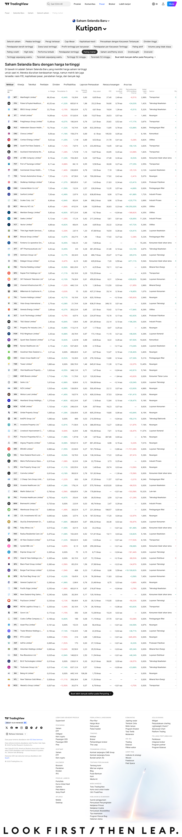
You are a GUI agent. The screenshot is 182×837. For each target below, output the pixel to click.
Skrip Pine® (60, 792)
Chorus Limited (26, 134)
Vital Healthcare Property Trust (31, 370)
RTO (15, 637)
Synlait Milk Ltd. (26, 546)
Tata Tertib (130, 731)
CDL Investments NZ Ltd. (30, 516)
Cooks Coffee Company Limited (31, 619)
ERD (15, 449)
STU (15, 558)
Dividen (59, 771)
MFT (15, 97)
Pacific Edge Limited (28, 588)
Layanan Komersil (156, 334)
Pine (57, 745)
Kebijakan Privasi (97, 805)
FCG (15, 243)
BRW (15, 503)
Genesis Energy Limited (29, 309)
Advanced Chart (158, 729)
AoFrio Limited (26, 643)
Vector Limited (26, 224)
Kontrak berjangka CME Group (102, 752)
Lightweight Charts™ (160, 726)
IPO (57, 774)
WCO (15, 685)
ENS (15, 552)
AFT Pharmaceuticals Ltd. (30, 249)
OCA (15, 485)
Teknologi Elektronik (157, 419)
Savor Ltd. (24, 613)
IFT (15, 115)
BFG (15, 570)
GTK (15, 255)
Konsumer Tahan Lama (158, 376)
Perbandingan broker (98, 742)
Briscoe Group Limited (29, 237)
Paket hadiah (95, 729)
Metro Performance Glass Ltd (31, 461)
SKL (15, 182)
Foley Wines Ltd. (27, 528)
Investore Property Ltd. (29, 425)
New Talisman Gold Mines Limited (31, 679)
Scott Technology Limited (30, 315)
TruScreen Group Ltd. (29, 667)
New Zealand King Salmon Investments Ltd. (31, 594)
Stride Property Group (29, 412)
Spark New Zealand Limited (31, 340)
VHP (15, 370)
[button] (83, 3)
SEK (15, 218)
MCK (15, 291)
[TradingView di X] (6, 727)
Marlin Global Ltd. (27, 491)
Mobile (58, 800)
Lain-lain (152, 491)
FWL (15, 528)
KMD (15, 376)
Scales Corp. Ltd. (27, 200)
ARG (15, 443)
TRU (15, 667)
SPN (15, 146)
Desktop (59, 802)
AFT (15, 249)
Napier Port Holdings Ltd (30, 273)
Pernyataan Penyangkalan (100, 802)
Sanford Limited (26, 194)
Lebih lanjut (125, 4)
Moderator (130, 734)
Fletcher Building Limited (30, 267)
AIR (15, 540)
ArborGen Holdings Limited (31, 649)
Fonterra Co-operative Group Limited (31, 243)
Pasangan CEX (62, 739)
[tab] (14, 41)
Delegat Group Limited (29, 261)
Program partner (158, 745)
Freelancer (130, 760)
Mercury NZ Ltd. (27, 206)
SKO (15, 382)
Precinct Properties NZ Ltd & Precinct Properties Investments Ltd (31, 437)
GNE (15, 309)
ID (157, 4)
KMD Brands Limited (28, 376)
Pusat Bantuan (96, 774)
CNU (15, 134)
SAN (15, 194)
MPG (15, 461)
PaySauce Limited (27, 600)
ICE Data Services (36, 739)
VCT (15, 224)
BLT (15, 661)
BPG (15, 564)
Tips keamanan (96, 813)
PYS (15, 600)
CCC (15, 619)
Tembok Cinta (131, 723)
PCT (15, 437)
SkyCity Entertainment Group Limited (31, 522)
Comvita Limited (26, 473)
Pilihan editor (131, 747)
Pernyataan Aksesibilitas (100, 811)
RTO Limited (25, 637)
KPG (15, 467)
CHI (15, 285)
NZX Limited (25, 388)
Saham (58, 728)
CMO (15, 188)
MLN (15, 491)
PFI (15, 328)
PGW (15, 334)
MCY (15, 206)
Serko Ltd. (24, 382)
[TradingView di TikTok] (36, 727)
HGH (15, 400)
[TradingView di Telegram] (31, 727)
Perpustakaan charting (161, 723)
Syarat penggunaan (98, 800)
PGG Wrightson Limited (29, 334)
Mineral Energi (155, 285)
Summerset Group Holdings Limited (31, 170)
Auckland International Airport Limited (31, 152)
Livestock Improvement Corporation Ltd (31, 431)
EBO (15, 109)
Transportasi (154, 97)
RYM (15, 346)
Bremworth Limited (28, 503)
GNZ (15, 352)
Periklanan (156, 739)
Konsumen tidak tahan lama (160, 158)
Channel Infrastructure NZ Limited (31, 285)
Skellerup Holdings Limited (31, 182)
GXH (15, 358)
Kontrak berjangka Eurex (100, 755)
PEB (15, 588)
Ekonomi (59, 765)
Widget (155, 721)
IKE (15, 418)
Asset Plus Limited (27, 625)
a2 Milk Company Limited (30, 158)
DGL (15, 261)
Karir (92, 776)
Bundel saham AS (97, 758)
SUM (15, 170)
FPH (15, 103)
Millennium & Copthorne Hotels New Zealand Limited (31, 291)
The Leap (94, 745)
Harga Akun (95, 723)
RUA (15, 655)
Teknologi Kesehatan (157, 103)
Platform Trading (159, 731)
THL (15, 297)
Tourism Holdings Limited (30, 297)
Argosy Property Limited (30, 443)
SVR (15, 613)
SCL (15, 200)
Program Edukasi (159, 747)
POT (15, 164)
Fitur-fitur (93, 721)
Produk (77, 4)
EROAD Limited (26, 449)
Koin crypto (60, 736)
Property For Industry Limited (31, 328)
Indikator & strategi (133, 755)
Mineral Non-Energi (157, 267)
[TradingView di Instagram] (21, 727)
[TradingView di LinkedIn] (26, 727)
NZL (15, 455)
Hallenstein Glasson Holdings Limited (31, 127)
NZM (15, 406)
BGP (15, 237)
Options (59, 787)
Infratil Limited (26, 115)
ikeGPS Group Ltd (27, 419)
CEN (15, 140)
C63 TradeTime (96, 792)
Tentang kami (95, 765)
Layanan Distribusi (156, 558)
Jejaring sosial (131, 721)
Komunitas (90, 4)
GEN (15, 582)
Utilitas (152, 140)
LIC (15, 431)
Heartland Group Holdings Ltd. (31, 400)
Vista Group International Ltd (31, 303)
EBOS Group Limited (28, 109)
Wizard (128, 758)
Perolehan (60, 768)
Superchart (60, 721)
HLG (15, 127)
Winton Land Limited (28, 394)
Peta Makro (60, 789)
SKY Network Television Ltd (31, 279)
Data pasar (94, 726)
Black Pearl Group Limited (30, 564)
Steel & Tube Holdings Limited (31, 558)
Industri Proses (155, 194)
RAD (15, 534)
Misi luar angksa (96, 768)
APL (15, 625)
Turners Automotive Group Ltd (31, 176)
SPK (15, 340)
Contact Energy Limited (29, 140)
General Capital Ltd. (28, 582)
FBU (15, 267)
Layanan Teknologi (157, 255)
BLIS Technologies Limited (31, 661)
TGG (15, 321)
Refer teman (130, 726)
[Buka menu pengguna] (163, 3)
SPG (15, 412)
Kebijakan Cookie (97, 808)
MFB (15, 576)
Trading (129, 742)
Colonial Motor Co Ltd (29, 188)
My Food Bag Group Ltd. (30, 576)
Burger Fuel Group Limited (30, 570)
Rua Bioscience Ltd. (28, 655)
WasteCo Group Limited (29, 685)
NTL (15, 679)
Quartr (7, 758)
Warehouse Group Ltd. (29, 509)
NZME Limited (26, 406)
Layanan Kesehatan (157, 170)
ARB (15, 649)
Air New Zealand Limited (30, 540)
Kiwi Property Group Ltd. (30, 467)
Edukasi (129, 745)
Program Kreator (132, 729)
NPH (15, 273)
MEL (15, 212)
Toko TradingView (97, 787)
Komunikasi (153, 134)
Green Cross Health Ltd (29, 358)
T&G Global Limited (28, 321)
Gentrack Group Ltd (28, 255)
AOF (15, 643)
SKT (15, 279)
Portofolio (59, 781)
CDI (15, 516)
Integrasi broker (158, 742)
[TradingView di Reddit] (41, 727)
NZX (15, 388)
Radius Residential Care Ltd (31, 534)
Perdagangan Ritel (156, 127)
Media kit (93, 779)
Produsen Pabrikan (157, 182)
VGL (15, 303)
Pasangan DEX (62, 742)
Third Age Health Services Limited (31, 231)
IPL (15, 425)
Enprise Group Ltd (27, 552)
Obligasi (59, 734)
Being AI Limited (26, 673)
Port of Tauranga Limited (30, 164)
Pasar (102, 4)
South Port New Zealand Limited (31, 146)
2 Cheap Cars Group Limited (31, 479)
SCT (15, 315)
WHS (15, 509)
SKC (15, 522)
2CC (15, 479)
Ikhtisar (93, 736)
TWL (15, 631)
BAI (15, 673)
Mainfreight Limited (28, 97)
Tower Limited (26, 364)
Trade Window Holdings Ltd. (31, 631)
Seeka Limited (26, 218)
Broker (112, 4)
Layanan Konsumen (157, 279)
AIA (15, 152)
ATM (15, 158)
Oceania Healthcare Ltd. (30, 485)
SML (15, 546)
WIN (15, 394)
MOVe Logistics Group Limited (31, 606)
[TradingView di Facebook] (11, 727)
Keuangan (153, 115)
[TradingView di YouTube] (16, 727)
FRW (15, 121)
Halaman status (96, 819)
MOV (15, 606)
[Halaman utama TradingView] (16, 4)
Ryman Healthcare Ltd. (29, 346)
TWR (15, 364)
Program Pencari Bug (98, 816)
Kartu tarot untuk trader (99, 789)
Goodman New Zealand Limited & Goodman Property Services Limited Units (31, 352)
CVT (15, 473)
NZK (15, 594)
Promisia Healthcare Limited (31, 497)
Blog (92, 771)
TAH (15, 231)
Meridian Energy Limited (30, 212)
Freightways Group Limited (31, 121)
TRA (15, 176)
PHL (15, 497)
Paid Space (130, 763)
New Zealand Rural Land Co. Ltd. (31, 455)
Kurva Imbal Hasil (63, 784)
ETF (57, 731)
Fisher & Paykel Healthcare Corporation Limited (31, 103)
